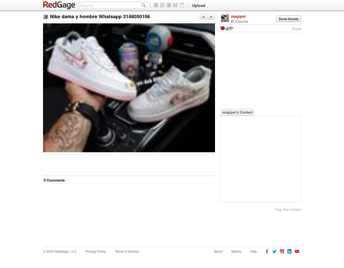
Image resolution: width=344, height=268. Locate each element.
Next (203, 17)
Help (253, 251)
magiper (238, 16)
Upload (198, 5)
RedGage (59, 5)
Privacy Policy (95, 251)
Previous (211, 17)
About (218, 251)
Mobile (236, 251)
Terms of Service (127, 251)
